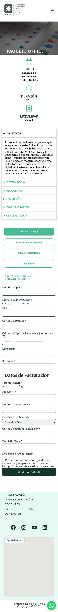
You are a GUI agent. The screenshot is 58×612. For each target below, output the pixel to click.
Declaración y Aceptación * (17, 453)
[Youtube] (34, 527)
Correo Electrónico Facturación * (21, 428)
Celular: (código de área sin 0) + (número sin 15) (27, 335)
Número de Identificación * (17, 300)
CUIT (4, 303)
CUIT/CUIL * (9, 392)
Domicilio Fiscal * (12, 441)
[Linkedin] (45, 527)
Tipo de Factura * (12, 382)
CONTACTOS (13, 513)
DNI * (5, 308)
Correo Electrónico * (14, 321)
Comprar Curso (29, 471)
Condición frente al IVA (15, 417)
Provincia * (8, 361)
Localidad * (8, 348)
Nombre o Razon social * (16, 404)
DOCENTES (12, 504)
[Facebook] (13, 527)
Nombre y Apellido (13, 287)
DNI (24, 303)
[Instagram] (24, 527)
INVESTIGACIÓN (15, 494)
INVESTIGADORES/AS (18, 499)
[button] (52, 11)
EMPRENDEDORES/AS (19, 509)
